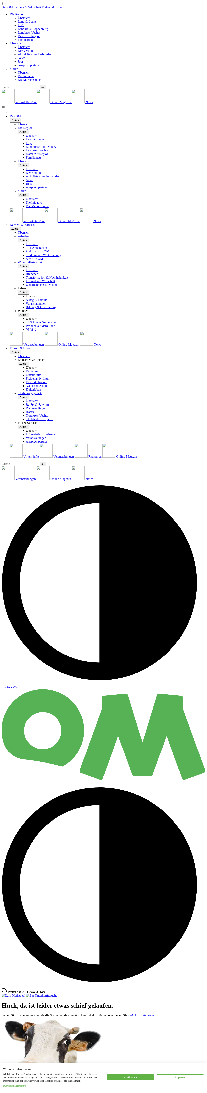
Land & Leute (27, 21)
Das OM (7, 7)
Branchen (32, 274)
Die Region (17, 14)
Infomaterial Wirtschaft (40, 281)
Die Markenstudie (29, 79)
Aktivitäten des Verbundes (34, 54)
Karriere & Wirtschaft (27, 7)
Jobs (20, 61)
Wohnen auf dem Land (40, 326)
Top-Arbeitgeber (36, 247)
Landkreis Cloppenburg (33, 29)
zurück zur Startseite (141, 1015)
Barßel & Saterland (38, 404)
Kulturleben (33, 389)
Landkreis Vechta (29, 32)
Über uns (15, 43)
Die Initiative (26, 76)
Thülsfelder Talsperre (39, 419)
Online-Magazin (69, 344)
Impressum (8, 1085)
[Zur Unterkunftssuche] (41, 995)
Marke (14, 69)
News (21, 58)
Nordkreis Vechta (37, 415)
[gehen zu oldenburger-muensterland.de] (103, 781)
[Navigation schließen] (3, 107)
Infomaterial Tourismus (40, 434)
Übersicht (24, 18)
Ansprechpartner (28, 65)
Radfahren (32, 371)
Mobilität (31, 329)
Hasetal (30, 412)
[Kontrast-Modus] (103, 985)
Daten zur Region (29, 36)
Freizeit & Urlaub (53, 7)
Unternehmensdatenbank (42, 284)
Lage (21, 25)
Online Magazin (61, 102)
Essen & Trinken (36, 382)
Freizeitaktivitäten (37, 378)
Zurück (15, 120)
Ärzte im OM (34, 258)
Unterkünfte (33, 375)
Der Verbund (26, 50)
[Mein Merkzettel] (13, 995)
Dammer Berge (35, 408)
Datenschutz (20, 1085)
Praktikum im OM (37, 251)
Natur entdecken (36, 386)
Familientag (25, 39)
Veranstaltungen (26, 102)
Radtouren (95, 456)
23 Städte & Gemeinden (41, 322)
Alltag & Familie (36, 300)
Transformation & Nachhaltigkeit (47, 277)
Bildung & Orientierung (41, 307)
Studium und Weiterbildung (43, 255)
